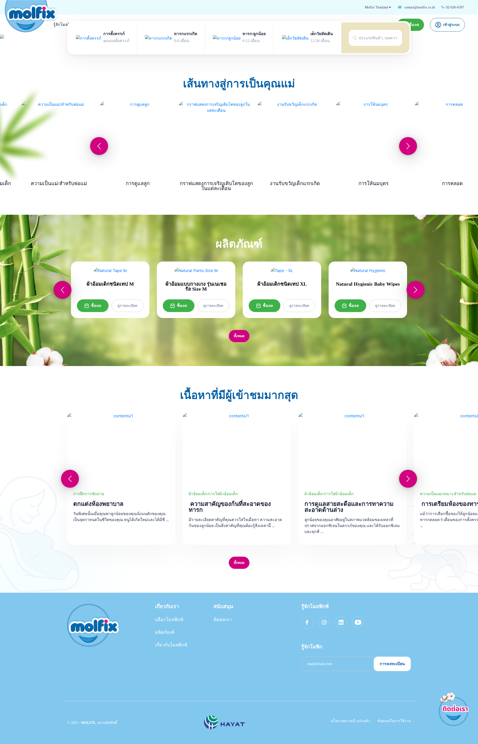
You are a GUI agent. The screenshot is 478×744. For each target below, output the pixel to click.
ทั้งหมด (239, 336)
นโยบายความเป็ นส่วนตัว (350, 721)
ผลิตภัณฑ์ (165, 632)
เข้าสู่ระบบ (451, 25)
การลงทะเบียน (392, 664)
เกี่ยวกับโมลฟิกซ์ (171, 644)
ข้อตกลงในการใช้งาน (394, 721)
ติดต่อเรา (223, 619)
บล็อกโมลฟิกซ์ (169, 619)
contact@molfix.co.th (419, 7)
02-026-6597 (454, 7)
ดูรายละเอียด (127, 306)
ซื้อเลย (96, 306)
